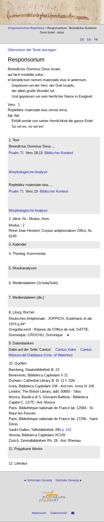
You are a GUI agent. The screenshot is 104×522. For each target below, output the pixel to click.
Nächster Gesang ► (69, 480)
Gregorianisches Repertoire (26, 28)
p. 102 (66, 430)
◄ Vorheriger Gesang (37, 480)
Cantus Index (65, 349)
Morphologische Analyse (28, 172)
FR (96, 39)
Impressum (39, 513)
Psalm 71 (16, 153)
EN (89, 39)
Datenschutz (59, 513)
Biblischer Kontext (59, 153)
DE (82, 39)
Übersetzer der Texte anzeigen (32, 50)
